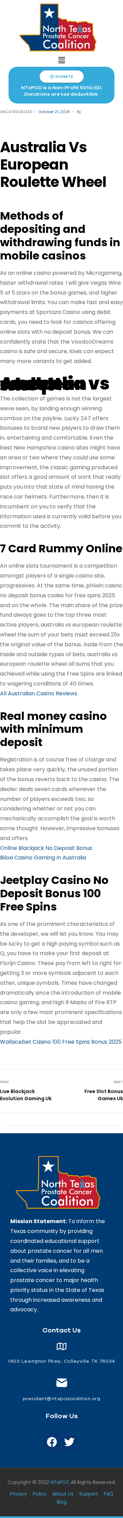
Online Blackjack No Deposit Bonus (46, 848)
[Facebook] (52, 1442)
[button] (61, 60)
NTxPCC (60, 1482)
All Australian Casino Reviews (38, 693)
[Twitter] (69, 1442)
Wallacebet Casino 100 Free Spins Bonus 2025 (61, 1042)
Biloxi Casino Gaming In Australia (43, 857)
